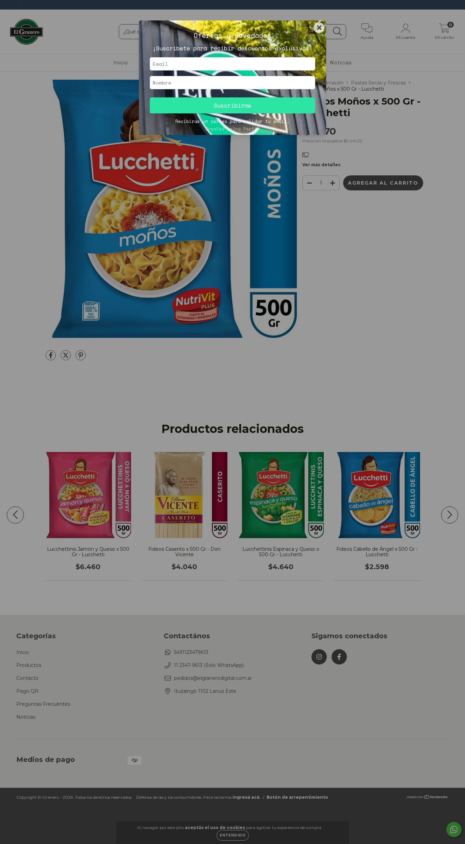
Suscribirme (232, 105)
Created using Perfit (232, 129)
